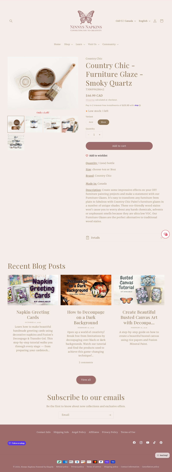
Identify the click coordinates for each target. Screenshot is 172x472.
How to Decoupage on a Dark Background (86, 317)
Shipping (90, 100)
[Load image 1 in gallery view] (16, 124)
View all (86, 379)
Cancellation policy (150, 467)
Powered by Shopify (44, 467)
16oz (103, 122)
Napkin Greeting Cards (32, 314)
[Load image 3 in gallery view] (52, 124)
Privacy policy (77, 467)
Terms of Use (128, 432)
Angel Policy (79, 432)
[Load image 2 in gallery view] (34, 124)
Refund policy (62, 467)
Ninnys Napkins (28, 467)
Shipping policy (111, 467)
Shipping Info (61, 432)
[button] (11, 21)
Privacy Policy (110, 432)
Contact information (130, 467)
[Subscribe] (110, 415)
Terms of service (94, 467)
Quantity (90, 128)
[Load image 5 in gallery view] (16, 142)
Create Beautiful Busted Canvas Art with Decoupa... (139, 317)
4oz (92, 123)
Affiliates (94, 432)
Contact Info (44, 432)
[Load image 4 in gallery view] (70, 124)
